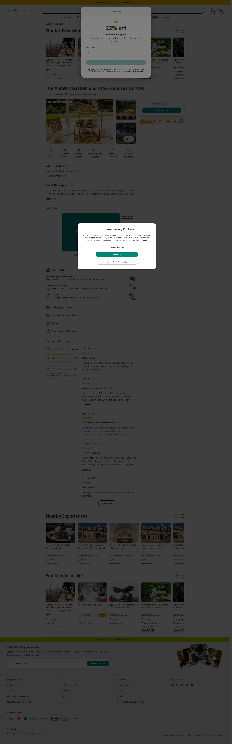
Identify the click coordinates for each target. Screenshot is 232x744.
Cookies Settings (116, 247)
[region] (117, 246)
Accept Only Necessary (117, 262)
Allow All (117, 254)
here (145, 240)
